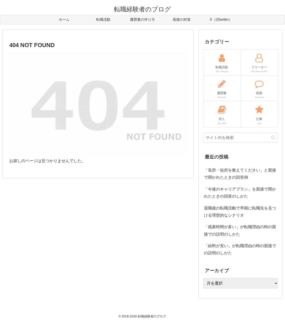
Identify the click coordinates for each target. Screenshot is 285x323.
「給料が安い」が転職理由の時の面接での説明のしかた (240, 249)
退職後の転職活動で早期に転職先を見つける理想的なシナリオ (240, 211)
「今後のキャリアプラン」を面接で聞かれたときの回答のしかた (240, 193)
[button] (273, 137)
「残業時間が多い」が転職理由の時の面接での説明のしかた (240, 230)
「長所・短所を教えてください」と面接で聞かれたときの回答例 (240, 174)
